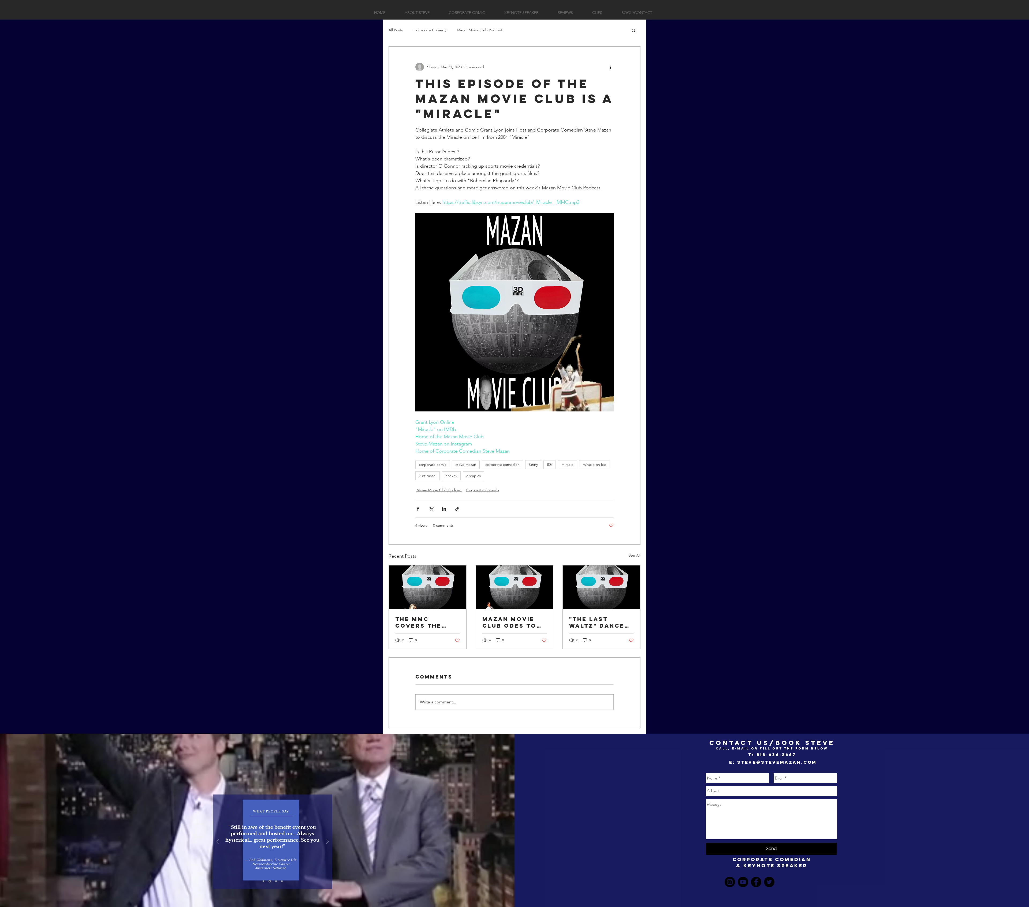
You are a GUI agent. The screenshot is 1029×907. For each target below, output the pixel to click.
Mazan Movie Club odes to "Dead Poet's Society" (509, 622)
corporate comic (432, 464)
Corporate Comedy (429, 30)
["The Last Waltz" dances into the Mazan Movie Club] (601, 587)
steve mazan (466, 464)
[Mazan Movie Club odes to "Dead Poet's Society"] (514, 587)
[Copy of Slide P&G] (270, 881)
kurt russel (427, 475)
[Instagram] (730, 882)
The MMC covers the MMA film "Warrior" (418, 622)
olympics (473, 475)
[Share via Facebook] (417, 508)
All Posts (396, 30)
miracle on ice (594, 464)
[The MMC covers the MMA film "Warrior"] (427, 587)
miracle (567, 464)
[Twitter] (769, 882)
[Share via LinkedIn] (444, 508)
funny (533, 464)
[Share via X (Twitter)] (431, 508)
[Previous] (218, 842)
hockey (451, 475)
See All (634, 555)
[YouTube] (743, 882)
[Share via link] (457, 508)
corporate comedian (502, 464)
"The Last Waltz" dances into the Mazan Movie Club (600, 622)
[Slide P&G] (263, 881)
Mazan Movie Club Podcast (479, 30)
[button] (633, 30)
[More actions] (610, 67)
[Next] (327, 842)
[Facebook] (756, 882)
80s (549, 464)
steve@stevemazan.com (777, 762)
